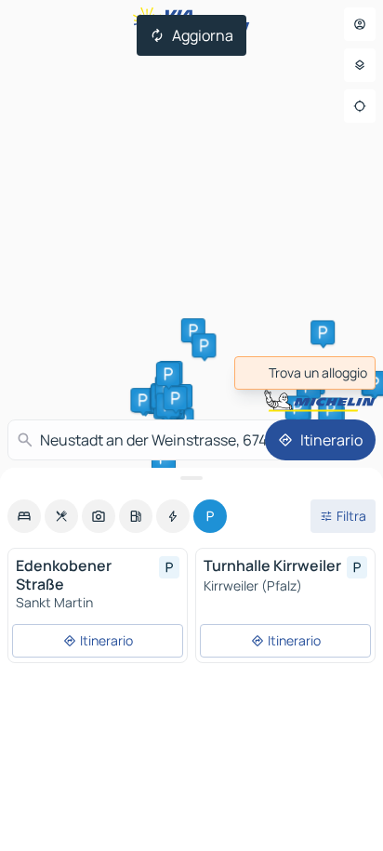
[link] (305, 373)
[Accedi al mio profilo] (360, 24)
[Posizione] (360, 106)
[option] (24, 516)
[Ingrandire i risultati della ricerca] (191, 478)
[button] (193, 330)
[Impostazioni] (360, 65)
